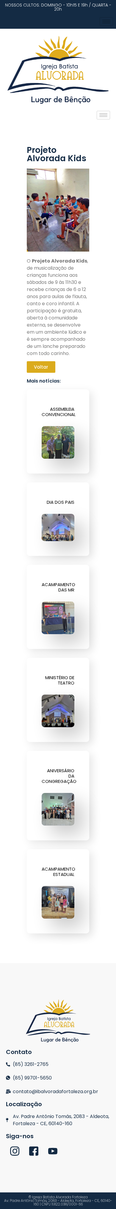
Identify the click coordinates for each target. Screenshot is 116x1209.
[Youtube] (53, 1150)
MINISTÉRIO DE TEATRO (59, 680)
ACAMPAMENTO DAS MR (58, 587)
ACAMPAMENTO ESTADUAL (58, 871)
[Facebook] (33, 1150)
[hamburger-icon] (106, 21)
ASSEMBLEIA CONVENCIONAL (59, 412)
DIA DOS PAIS (60, 502)
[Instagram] (14, 1150)
